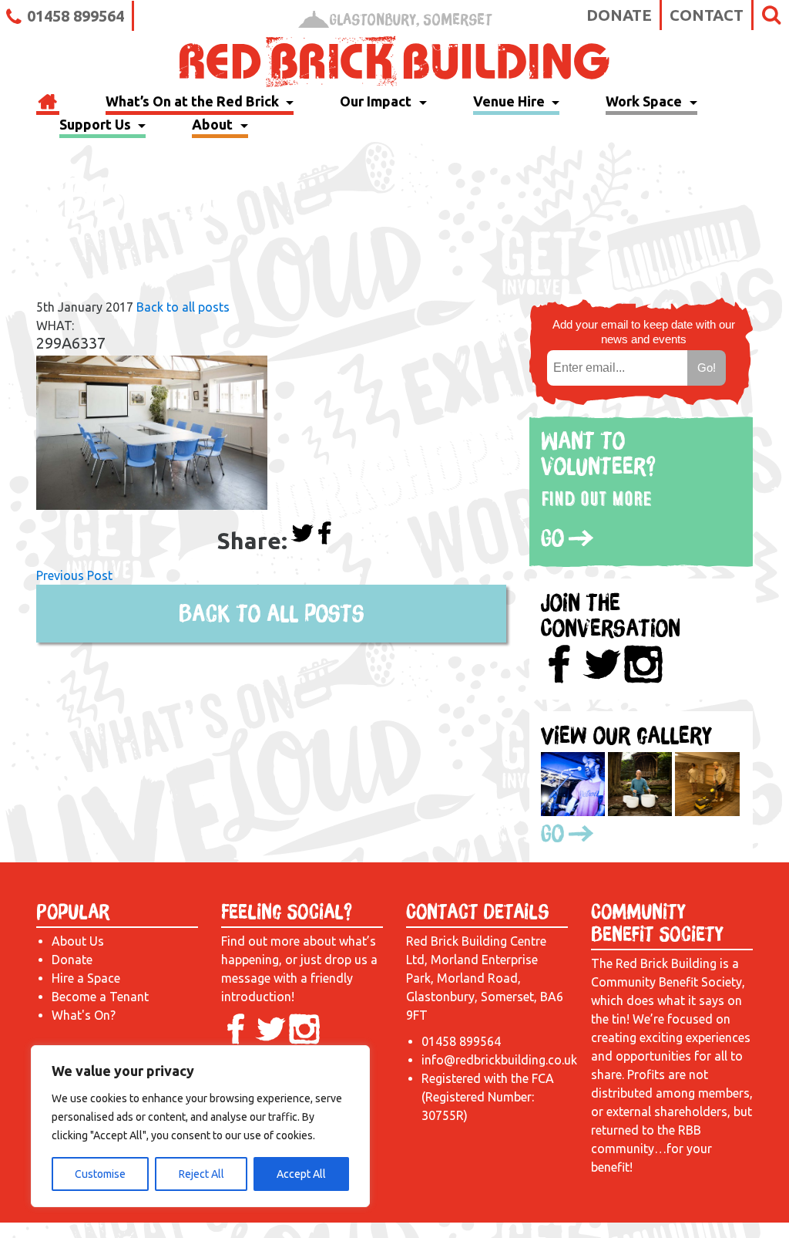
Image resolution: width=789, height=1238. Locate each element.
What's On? (84, 1015)
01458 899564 (75, 16)
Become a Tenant (100, 997)
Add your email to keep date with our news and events (643, 332)
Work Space (645, 101)
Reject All (201, 1174)
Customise (100, 1174)
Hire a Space (86, 978)
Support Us (96, 124)
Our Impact (377, 101)
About (214, 124)
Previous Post (74, 575)
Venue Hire (510, 101)
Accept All (301, 1174)
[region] (200, 1126)
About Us (78, 941)
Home (47, 103)
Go (552, 537)
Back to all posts (183, 307)
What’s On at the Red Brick (194, 101)
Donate (619, 15)
